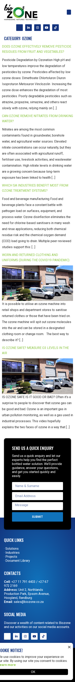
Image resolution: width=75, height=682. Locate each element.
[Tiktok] (55, 27)
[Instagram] (37, 27)
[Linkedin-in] (28, 27)
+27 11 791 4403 (23, 582)
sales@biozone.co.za (29, 602)
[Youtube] (46, 27)
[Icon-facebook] (19, 27)
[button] (69, 12)
